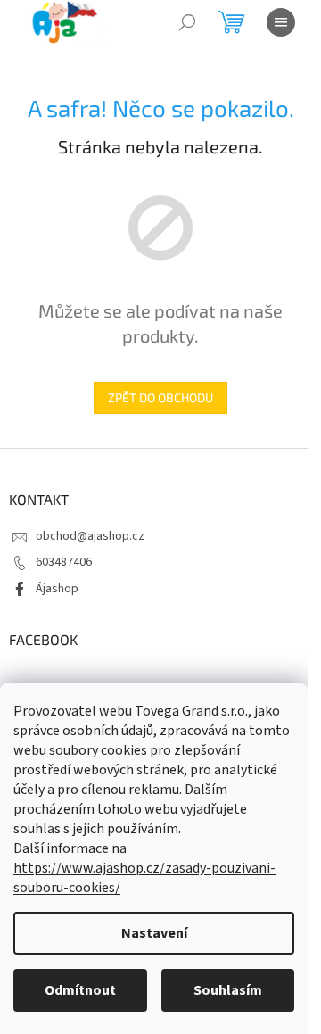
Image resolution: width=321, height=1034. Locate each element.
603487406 (64, 562)
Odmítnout (80, 990)
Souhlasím (227, 990)
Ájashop (57, 589)
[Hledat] (187, 22)
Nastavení (154, 933)
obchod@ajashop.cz (90, 536)
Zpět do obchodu (160, 397)
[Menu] (281, 22)
